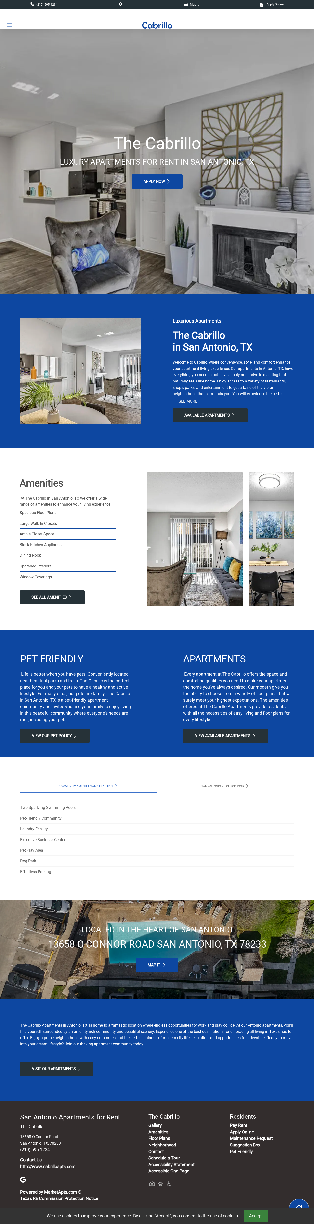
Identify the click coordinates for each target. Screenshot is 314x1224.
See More (188, 401)
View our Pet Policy (52, 735)
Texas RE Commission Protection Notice (59, 1198)
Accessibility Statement (171, 1164)
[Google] (23, 1179)
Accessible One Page (168, 1171)
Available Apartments (207, 415)
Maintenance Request (251, 1138)
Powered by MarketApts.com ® (50, 1192)
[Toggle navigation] (9, 25)
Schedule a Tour (164, 1158)
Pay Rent (238, 1125)
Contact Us (31, 1160)
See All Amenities (49, 597)
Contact (156, 1151)
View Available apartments (223, 735)
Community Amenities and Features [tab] (86, 786)
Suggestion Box (245, 1145)
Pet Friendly (241, 1151)
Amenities (158, 1132)
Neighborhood (162, 1145)
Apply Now (155, 181)
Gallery (155, 1125)
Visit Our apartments (54, 1068)
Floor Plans (159, 1138)
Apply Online (275, 4)
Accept (256, 1215)
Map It (154, 965)
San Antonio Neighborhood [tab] (223, 786)
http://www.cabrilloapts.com (48, 1166)
